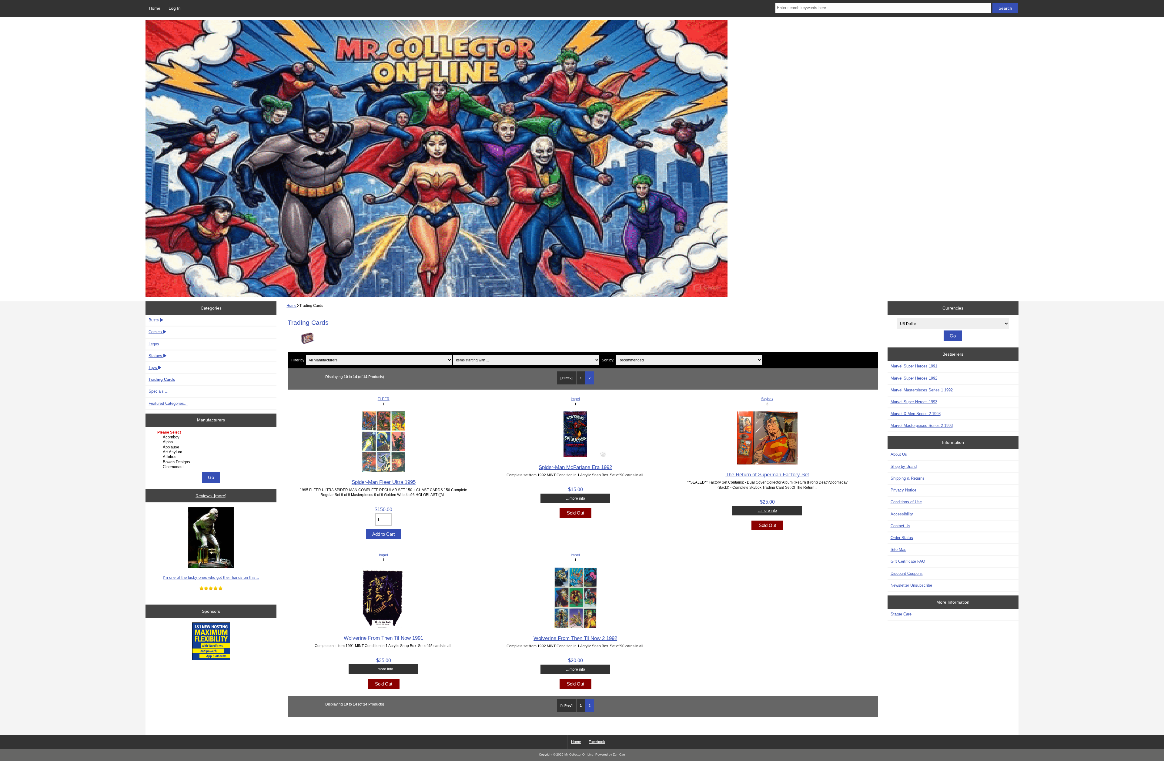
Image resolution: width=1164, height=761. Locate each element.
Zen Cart (619, 754)
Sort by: (608, 360)
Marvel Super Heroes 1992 (914, 378)
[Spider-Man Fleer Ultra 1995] (383, 470)
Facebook (597, 742)
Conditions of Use (906, 502)
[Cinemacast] (212, 466)
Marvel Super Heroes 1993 (914, 402)
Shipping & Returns (908, 478)
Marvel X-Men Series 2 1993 (916, 413)
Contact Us (900, 526)
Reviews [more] (211, 495)
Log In (175, 8)
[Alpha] (212, 442)
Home (154, 8)
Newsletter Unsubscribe (911, 585)
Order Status (902, 537)
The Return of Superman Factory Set (767, 474)
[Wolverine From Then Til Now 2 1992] (575, 627)
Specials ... (159, 391)
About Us (899, 454)
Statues (156, 356)
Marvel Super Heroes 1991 (914, 366)
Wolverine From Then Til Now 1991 (383, 638)
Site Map (898, 549)
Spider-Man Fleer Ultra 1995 (384, 482)
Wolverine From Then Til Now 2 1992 (575, 638)
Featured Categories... (168, 403)
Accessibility (902, 514)
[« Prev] (566, 378)
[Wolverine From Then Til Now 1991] (383, 627)
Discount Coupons (907, 573)
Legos (154, 344)
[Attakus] (212, 456)
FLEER (384, 399)
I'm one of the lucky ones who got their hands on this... (211, 577)
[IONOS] (211, 642)
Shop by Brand (904, 466)
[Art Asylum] (212, 452)
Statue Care (901, 614)
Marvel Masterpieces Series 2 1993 (922, 425)
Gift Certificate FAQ (908, 561)
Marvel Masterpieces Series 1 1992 (922, 390)
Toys (153, 367)
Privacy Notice (903, 490)
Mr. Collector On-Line (579, 754)
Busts (154, 320)
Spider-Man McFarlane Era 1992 (575, 467)
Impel (575, 399)
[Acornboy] (212, 437)
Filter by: (298, 360)
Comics (156, 332)
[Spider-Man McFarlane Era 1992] (575, 456)
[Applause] (212, 447)
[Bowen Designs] (212, 462)
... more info (575, 498)
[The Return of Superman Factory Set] (767, 463)
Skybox (767, 399)
